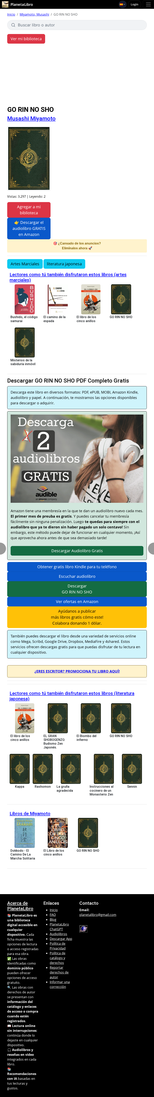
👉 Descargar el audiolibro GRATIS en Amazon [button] (29, 228)
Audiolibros (58, 934)
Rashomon (43, 786)
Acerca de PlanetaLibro (20, 906)
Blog (53, 919)
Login (134, 4)
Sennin (132, 786)
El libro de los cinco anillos (86, 319)
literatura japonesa (64, 263)
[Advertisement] (77, 76)
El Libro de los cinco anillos (54, 852)
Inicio (11, 14)
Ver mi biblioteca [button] (26, 38)
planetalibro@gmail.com (97, 915)
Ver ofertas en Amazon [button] (77, 601)
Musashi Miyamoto (31, 118)
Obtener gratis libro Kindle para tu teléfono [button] (77, 566)
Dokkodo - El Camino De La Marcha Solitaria (22, 854)
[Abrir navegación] (148, 4)
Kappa (19, 786)
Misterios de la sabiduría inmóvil (22, 362)
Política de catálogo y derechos (57, 958)
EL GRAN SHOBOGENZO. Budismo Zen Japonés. (54, 741)
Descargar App (61, 939)
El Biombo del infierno (86, 738)
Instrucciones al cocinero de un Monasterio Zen (101, 790)
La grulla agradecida (65, 788)
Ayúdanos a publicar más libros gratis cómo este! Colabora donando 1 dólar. (77, 617)
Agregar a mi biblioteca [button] (29, 209)
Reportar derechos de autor (59, 972)
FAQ (53, 915)
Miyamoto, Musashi (34, 14)
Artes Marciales (25, 263)
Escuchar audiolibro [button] (77, 576)
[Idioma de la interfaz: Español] (123, 4)
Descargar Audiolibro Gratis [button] (77, 550)
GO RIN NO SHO (121, 317)
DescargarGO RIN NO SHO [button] (77, 589)
